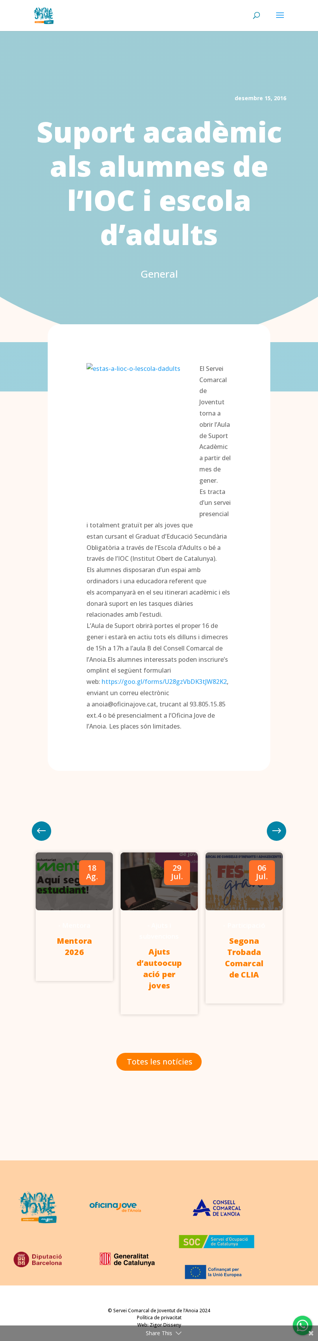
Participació (246, 925)
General (159, 274)
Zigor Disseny (165, 1325)
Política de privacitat (159, 1317)
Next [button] (41, 831)
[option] (74, 916)
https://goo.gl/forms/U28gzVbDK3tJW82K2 (164, 681)
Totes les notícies (159, 1061)
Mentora (76, 925)
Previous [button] (276, 831)
